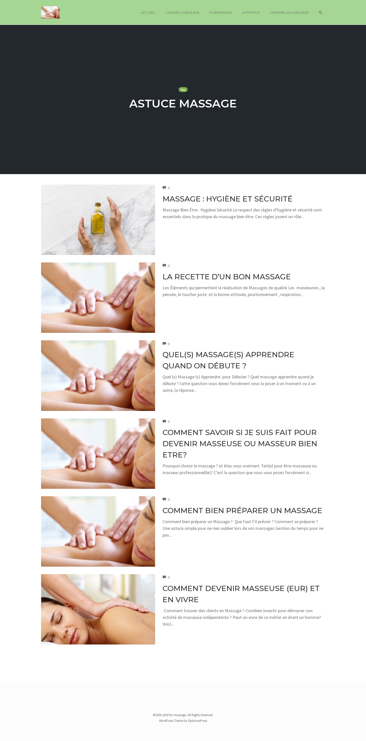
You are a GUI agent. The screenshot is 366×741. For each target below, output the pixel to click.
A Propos (251, 12)
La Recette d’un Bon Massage (227, 276)
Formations (220, 12)
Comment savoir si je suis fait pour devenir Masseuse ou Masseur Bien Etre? (240, 443)
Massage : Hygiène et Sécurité (228, 198)
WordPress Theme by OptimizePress (183, 721)
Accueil (148, 12)
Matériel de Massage (289, 12)
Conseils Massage (182, 12)
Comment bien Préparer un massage (242, 510)
